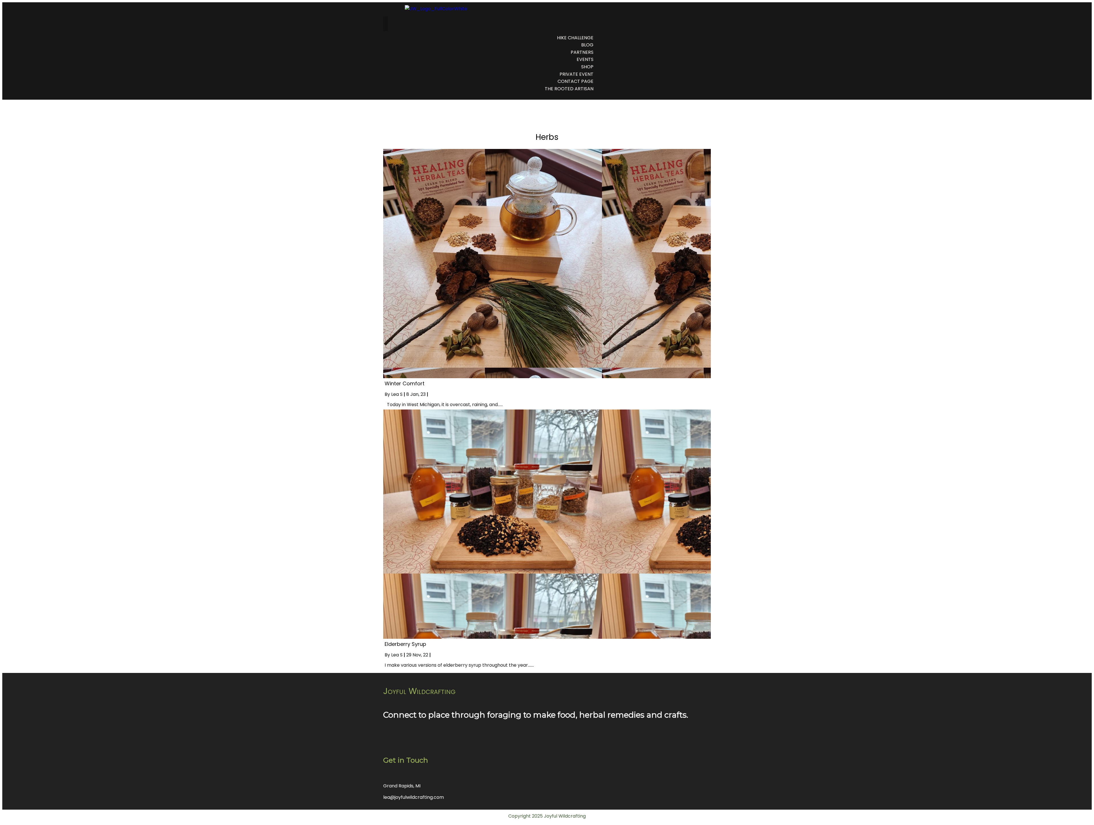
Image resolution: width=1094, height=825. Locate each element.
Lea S (397, 394)
